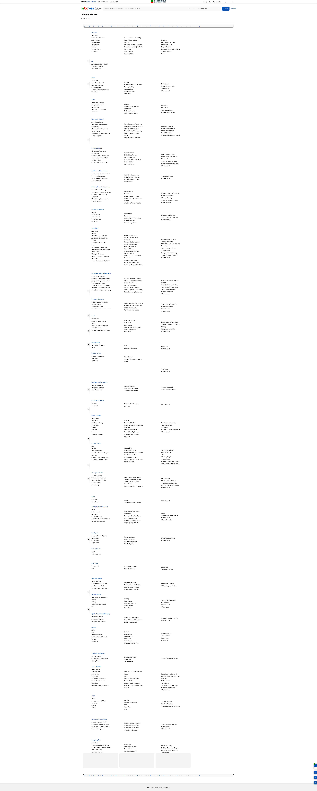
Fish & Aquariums (129, 537)
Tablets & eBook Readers (168, 289)
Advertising (94, 231)
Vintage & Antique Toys (168, 687)
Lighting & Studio (129, 164)
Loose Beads (128, 484)
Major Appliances (129, 461)
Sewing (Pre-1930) (166, 51)
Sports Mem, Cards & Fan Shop (100, 614)
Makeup (93, 427)
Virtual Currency (166, 219)
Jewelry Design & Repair (131, 481)
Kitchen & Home (129, 249)
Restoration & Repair (167, 583)
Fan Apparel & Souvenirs (98, 621)
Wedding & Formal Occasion (132, 203)
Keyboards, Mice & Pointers (132, 278)
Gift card (105, 1)
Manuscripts (127, 49)
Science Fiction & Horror (168, 239)
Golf (92, 606)
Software (164, 282)
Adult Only (94, 743)
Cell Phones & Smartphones (99, 178)
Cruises (93, 705)
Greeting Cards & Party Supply (100, 457)
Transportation (165, 250)
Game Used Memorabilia (131, 617)
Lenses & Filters (129, 162)
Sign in (88, 1)
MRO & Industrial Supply (131, 133)
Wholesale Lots (96, 68)
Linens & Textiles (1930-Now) (132, 255)
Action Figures (95, 669)
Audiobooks (94, 112)
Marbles (126, 676)
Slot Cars (164, 678)
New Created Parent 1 (130, 751)
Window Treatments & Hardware (170, 461)
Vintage (126, 200)
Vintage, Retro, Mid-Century (169, 255)
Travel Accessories (166, 701)
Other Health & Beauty (130, 429)
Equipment (94, 514)
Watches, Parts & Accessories (170, 485)
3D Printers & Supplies (98, 276)
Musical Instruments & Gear (99, 506)
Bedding (93, 448)
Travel (93, 695)
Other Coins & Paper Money (132, 218)
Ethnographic (95, 44)
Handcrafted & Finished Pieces (100, 330)
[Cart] (233, 2)
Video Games (165, 726)
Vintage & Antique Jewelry (169, 483)
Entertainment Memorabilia (99, 382)
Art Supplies (95, 318)
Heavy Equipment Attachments (133, 124)
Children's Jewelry (96, 475)
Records (126, 500)
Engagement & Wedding (98, 478)
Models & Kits (128, 681)
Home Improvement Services (99, 588)
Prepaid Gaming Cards (98, 729)
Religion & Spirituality (130, 260)
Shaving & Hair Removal (131, 434)
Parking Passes (96, 661)
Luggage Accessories (130, 702)
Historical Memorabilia (130, 244)
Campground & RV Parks (98, 701)
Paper (93, 245)
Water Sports (165, 602)
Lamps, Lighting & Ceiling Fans (133, 459)
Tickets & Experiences (98, 653)
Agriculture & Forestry (97, 122)
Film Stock (94, 358)
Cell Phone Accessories (98, 176)
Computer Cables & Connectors (100, 278)
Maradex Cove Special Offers (100, 745)
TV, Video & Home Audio (131, 310)
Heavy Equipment (96, 135)
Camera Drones (96, 160)
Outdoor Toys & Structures (132, 683)
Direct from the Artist (97, 66)
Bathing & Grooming (97, 85)
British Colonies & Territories (99, 637)
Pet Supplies (95, 533)
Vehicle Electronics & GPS (169, 304)
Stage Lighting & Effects (131, 522)
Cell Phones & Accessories (99, 171)
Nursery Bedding (129, 87)
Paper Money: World (130, 223)
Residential (164, 567)
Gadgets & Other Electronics (99, 302)
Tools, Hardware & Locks (168, 248)
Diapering (94, 92)
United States (165, 638)
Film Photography (129, 157)
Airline (93, 698)
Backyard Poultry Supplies (99, 536)
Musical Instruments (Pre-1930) (133, 47)
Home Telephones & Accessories (101, 309)
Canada (93, 639)
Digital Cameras (129, 153)
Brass (93, 509)
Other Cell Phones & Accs (131, 175)
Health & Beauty (96, 415)
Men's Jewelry (165, 478)
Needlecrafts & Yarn (130, 329)
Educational (94, 683)
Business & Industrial (97, 119)
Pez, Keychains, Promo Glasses (100, 249)
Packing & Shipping (167, 126)
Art (92, 61)
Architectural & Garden (98, 38)
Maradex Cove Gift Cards (131, 404)
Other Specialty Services (131, 587)
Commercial (95, 566)
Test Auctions (165, 752)
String (163, 513)
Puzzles (126, 687)
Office (126, 135)
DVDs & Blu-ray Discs (97, 356)
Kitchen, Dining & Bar (130, 457)
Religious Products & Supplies (170, 748)
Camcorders (95, 153)
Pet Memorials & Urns (130, 541)
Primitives (164, 40)
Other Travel (127, 707)
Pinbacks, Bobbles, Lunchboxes (100, 256)
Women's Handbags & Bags (169, 200)
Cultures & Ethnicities (130, 235)
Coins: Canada (95, 217)
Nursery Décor (128, 89)
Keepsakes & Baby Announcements (134, 84)
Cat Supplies (95, 540)
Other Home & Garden (167, 450)
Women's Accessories (167, 195)
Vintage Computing (167, 291)
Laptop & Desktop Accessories (133, 280)
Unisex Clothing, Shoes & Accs (133, 198)
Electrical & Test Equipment (99, 129)
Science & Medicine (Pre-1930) (170, 49)
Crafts (93, 316)
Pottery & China (96, 554)
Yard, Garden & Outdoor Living (170, 463)
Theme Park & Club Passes (169, 658)
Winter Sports (165, 607)
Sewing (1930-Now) (167, 241)
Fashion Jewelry (96, 482)
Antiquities (94, 35)
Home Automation (96, 304)
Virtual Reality (165, 309)
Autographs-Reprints (97, 387)
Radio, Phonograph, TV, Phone (100, 261)
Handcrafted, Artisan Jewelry (132, 477)
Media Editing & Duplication (132, 585)
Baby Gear (94, 80)
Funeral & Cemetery (97, 752)
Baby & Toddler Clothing (98, 190)
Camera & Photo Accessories (100, 155)
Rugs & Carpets (166, 47)
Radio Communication (130, 308)
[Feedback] (315, 782)
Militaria (93, 240)
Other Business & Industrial (132, 137)
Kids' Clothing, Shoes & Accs (99, 199)
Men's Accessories (96, 201)
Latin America (128, 636)
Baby (93, 77)
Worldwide (164, 640)
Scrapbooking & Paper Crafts (169, 322)
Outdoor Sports (128, 605)
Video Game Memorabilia (168, 389)
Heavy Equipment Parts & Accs (133, 126)
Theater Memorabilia (167, 387)
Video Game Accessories (131, 727)
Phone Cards (95, 251)
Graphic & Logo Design (98, 586)
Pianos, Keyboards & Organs (132, 516)
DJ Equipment (95, 512)
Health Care (95, 425)
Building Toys (95, 674)
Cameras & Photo (96, 148)
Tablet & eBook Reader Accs (169, 285)
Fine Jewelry (95, 485)
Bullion (93, 212)
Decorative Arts (95, 42)
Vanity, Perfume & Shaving (169, 253)
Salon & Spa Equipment (131, 432)
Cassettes (94, 499)
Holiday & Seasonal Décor (99, 459)
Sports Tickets (128, 659)
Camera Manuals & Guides (99, 162)
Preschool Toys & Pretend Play (133, 685)
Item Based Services (130, 582)
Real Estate (94, 563)
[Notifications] (226, 1)
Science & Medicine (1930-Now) (133, 265)
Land (92, 568)
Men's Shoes (128, 194)
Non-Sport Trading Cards (98, 242)
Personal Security (166, 745)
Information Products (130, 746)
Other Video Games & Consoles (100, 726)
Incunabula (94, 51)
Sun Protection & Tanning (168, 423)
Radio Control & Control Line (169, 674)
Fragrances (94, 420)
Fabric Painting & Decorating (99, 325)
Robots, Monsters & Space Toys (170, 676)
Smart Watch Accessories (131, 179)
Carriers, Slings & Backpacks (100, 89)
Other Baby (127, 93)
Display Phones (96, 180)
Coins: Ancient (95, 214)
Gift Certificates (165, 404)
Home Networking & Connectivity (101, 290)
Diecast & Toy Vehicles (98, 681)
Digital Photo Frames (130, 155)
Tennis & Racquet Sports (168, 600)
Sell (210, 1)
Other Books (165, 108)
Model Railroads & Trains (131, 678)
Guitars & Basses (96, 516)
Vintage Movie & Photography (170, 163)
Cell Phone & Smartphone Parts (100, 174)
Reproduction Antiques (168, 42)
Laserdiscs (94, 360)
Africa (93, 630)
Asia (92, 632)
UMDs (126, 361)
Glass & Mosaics (96, 328)
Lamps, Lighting (129, 253)
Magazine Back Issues (130, 113)
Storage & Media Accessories (132, 359)
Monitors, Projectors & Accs (132, 287)
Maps (125, 704)
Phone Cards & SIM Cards (132, 177)
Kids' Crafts (127, 322)
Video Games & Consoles (99, 719)
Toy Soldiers (165, 683)
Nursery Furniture (129, 91)
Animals (93, 233)
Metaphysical (128, 749)
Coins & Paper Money (97, 209)
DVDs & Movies (96, 353)
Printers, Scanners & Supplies (170, 280)
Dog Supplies (95, 542)
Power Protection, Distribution (133, 292)
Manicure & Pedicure (130, 423)
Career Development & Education (101, 747)
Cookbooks (127, 108)
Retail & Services (166, 133)
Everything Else (96, 740)
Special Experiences (130, 657)
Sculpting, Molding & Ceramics (170, 324)
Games (126, 674)
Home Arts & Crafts (129, 320)
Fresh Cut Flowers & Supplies (100, 453)
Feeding (126, 82)
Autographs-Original (97, 385)
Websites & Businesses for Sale (170, 135)
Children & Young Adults (131, 106)
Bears (93, 347)
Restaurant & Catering (167, 130)
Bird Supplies (95, 538)
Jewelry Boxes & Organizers (132, 479)
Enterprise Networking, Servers (100, 287)
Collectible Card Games (98, 678)
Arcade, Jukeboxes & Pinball (99, 238)
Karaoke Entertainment (98, 521)
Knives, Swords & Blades (131, 251)
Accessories (95, 107)
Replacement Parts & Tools (169, 156)
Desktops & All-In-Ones (98, 283)
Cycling (93, 599)
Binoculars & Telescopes (98, 151)
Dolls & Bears (95, 342)
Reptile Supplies (129, 544)
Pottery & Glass (96, 549)
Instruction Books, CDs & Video (100, 519)
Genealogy (127, 744)
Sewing (163, 327)
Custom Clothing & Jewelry (99, 583)
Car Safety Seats (96, 87)
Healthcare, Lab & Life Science (100, 133)
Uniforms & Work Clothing (131, 196)
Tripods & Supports (167, 159)
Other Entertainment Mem (131, 388)
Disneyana (127, 240)
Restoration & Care (167, 44)
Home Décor (128, 448)
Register (94, 1)
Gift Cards (127, 406)
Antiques (94, 32)
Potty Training (165, 84)
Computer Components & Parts (100, 281)
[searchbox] (150, 9)
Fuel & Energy (95, 131)
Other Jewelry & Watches (168, 481)
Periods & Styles (129, 54)
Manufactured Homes (130, 566)
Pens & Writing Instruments (99, 247)
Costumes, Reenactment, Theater (101, 192)
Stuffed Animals (165, 681)
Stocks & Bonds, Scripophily (169, 217)
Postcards (94, 258)
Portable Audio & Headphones (133, 305)
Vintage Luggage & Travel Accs (170, 706)
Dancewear (94, 196)
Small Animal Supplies (168, 538)
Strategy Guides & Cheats (131, 725)
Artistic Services (96, 581)
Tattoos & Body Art (166, 425)
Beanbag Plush (96, 671)
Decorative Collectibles (131, 237)
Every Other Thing (96, 749)
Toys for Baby (165, 88)
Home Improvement (130, 450)
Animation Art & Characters (99, 235)
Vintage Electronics (167, 306)
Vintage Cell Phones (167, 176)
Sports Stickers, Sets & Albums (133, 620)
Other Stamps (128, 641)
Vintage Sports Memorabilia (169, 618)
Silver (163, 54)
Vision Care (164, 427)
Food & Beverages (96, 450)
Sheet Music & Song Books (132, 520)
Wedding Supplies (166, 457)
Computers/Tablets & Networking (101, 273)
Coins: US (94, 221)
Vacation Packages (167, 704)
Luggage (126, 700)
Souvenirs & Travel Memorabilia (170, 243)
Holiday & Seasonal (130, 246)
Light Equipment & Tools (131, 128)
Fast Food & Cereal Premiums (133, 671)
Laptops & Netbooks (130, 283)
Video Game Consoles (131, 730)
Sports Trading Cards (130, 622)
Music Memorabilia (129, 386)
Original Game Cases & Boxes (100, 724)
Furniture (94, 47)
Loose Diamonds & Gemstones (133, 486)
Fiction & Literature (129, 111)
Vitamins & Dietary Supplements (170, 429)
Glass (93, 551)
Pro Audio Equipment (130, 518)
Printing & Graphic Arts (168, 128)
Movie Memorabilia (97, 390)
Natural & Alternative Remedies (133, 425)
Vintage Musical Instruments (169, 515)
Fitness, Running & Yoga (98, 604)
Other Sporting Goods (130, 603)
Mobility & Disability (97, 434)
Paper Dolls (164, 346)
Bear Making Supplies (97, 345)
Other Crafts (127, 332)
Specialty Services (96, 578)
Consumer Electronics (97, 299)
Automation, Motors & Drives (99, 124)
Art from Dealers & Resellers (99, 64)
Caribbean (94, 641)
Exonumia (127, 216)
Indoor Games (128, 601)
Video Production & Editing (169, 161)
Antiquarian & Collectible (98, 109)
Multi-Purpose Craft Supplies (132, 327)
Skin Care (127, 436)
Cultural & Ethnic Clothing (99, 194)
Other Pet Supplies (129, 539)
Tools (162, 454)
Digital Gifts (94, 405)
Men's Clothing (128, 191)
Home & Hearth (96, 49)
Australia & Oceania (97, 634)
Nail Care (127, 420)
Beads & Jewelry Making (98, 321)
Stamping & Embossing (168, 329)
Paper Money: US (129, 220)
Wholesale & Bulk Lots (168, 112)
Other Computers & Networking (133, 289)
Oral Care (127, 427)
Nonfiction (164, 105)
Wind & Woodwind (166, 520)
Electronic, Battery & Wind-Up (100, 685)
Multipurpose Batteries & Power (133, 303)
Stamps (93, 627)
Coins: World (128, 213)
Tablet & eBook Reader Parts (169, 287)
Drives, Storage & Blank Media (100, 285)
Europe (126, 632)
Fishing (93, 602)
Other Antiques (128, 51)
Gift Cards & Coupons (97, 400)
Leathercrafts (128, 325)
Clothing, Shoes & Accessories (100, 187)
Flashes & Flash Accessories (132, 159)
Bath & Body (95, 418)
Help (114, 1)
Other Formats (128, 357)
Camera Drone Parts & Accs (99, 158)
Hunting (126, 598)
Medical (93, 432)
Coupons (94, 403)
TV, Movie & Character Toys (169, 685)
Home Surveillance (97, 306)
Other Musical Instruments (131, 511)
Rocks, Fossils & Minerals (131, 262)
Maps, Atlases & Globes (131, 40)
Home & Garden (96, 443)
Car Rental (94, 703)
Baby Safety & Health (97, 83)
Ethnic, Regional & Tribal (98, 480)
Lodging (93, 708)
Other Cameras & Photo (168, 154)
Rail (125, 709)
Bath (92, 446)
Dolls (125, 346)
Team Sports (128, 608)
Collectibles (94, 228)
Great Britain (128, 634)
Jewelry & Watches (97, 472)
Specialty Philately (166, 633)
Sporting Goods (96, 594)
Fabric (93, 323)
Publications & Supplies (168, 215)
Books (93, 99)
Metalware (127, 258)
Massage (94, 429)
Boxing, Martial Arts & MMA (99, 597)
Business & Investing (97, 102)
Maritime (126, 42)
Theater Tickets (128, 661)
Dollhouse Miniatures (130, 348)
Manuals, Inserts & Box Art (99, 722)
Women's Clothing (166, 198)
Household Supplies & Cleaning (133, 452)
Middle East (127, 638)
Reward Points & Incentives (169, 750)
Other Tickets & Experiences (99, 658)
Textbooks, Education (167, 110)
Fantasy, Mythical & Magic (132, 242)
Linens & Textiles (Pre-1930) (132, 38)
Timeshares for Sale (167, 569)
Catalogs (127, 104)
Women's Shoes (166, 202)
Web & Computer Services (169, 586)
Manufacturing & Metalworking (133, 131)
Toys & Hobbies (96, 666)
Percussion (127, 513)
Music (93, 496)
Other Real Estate (129, 569)
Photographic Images (97, 254)
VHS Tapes (164, 369)
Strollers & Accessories (168, 86)
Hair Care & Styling (97, 423)
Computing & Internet (97, 105)
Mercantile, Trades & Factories (133, 44)
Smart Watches (128, 182)
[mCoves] (87, 8)
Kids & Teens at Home (130, 455)
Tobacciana (164, 246)
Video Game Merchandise (169, 724)
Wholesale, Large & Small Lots (170, 193)
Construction (95, 126)
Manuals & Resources (130, 285)
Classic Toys (95, 676)
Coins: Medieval (96, 219)
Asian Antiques (95, 40)
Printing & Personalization (132, 589)
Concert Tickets (96, 656)
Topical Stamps (165, 636)
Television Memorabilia (131, 390)
